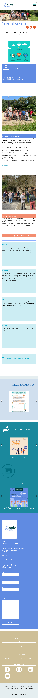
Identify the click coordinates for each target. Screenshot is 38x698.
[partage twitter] (31, 27)
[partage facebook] (27, 27)
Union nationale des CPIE (19, 654)
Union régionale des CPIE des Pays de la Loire (19, 658)
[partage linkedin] (34, 27)
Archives (19, 641)
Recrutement (19, 638)
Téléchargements (19, 644)
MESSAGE (4, 598)
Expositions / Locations (19, 636)
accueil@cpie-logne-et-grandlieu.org (13, 80)
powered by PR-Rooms (19, 694)
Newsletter (19, 646)
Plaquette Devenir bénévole (19, 414)
